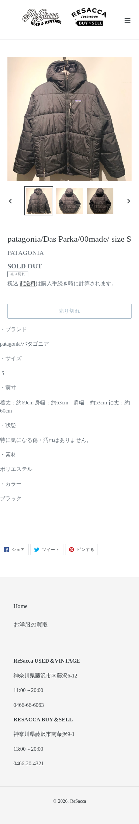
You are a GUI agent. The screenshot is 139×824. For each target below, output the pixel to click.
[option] (39, 201)
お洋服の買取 (30, 624)
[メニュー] (127, 19)
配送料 (28, 283)
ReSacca (78, 801)
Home (20, 606)
